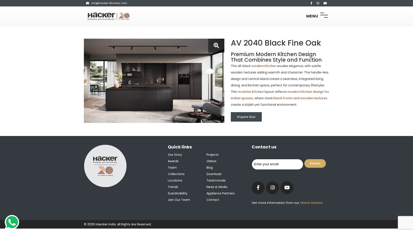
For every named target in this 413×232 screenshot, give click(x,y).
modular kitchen (251, 92)
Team (172, 167)
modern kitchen (263, 66)
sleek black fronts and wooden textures (296, 98)
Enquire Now (246, 117)
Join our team (179, 200)
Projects (212, 155)
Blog (209, 167)
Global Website (311, 203)
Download (213, 174)
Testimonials (216, 180)
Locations (175, 180)
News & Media (216, 187)
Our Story (175, 155)
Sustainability (178, 193)
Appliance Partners (220, 193)
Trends (173, 187)
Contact (212, 200)
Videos (211, 161)
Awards (173, 161)
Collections (176, 174)
